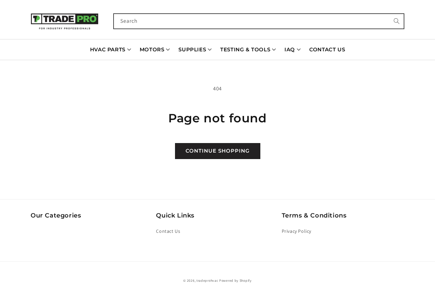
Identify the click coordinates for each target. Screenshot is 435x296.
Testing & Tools (245, 49)
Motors (152, 49)
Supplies (192, 49)
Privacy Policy (296, 231)
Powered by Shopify (235, 280)
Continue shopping (218, 150)
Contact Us (327, 49)
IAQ (289, 49)
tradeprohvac (207, 280)
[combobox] (259, 21)
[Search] (396, 21)
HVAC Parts (107, 49)
